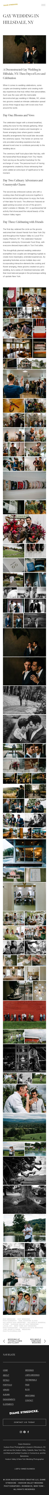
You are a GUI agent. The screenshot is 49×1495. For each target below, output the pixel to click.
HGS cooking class (28, 1321)
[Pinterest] (24, 1432)
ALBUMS (6, 1395)
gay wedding (9, 1319)
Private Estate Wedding (31, 1328)
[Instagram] (21, 1432)
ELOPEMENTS (8, 1404)
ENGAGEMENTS (9, 1399)
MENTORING (30, 1396)
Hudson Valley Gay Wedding (25, 1324)
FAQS (27, 1385)
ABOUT (6, 1375)
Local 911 (7, 1326)
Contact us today (24, 1422)
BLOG (27, 1389)
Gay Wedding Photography (16, 1320)
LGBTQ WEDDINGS (32, 1375)
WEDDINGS (29, 1370)
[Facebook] (28, 1432)
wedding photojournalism (17, 1330)
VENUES (6, 1390)
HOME (5, 1370)
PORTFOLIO (7, 1385)
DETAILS (6, 1380)
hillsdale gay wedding (14, 1322)
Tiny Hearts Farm (11, 1329)
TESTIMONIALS (31, 1380)
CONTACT (29, 1400)
